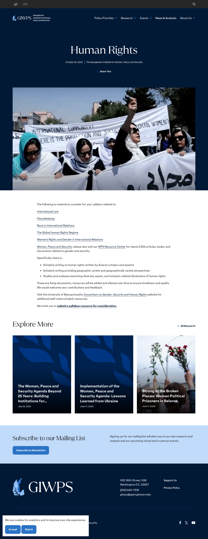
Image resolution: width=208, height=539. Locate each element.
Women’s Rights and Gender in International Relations (70, 239)
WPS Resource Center (111, 246)
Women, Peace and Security (54, 246)
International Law (47, 211)
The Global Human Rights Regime (57, 232)
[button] (192, 4)
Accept (13, 529)
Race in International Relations (55, 225)
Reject (29, 529)
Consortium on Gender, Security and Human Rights (115, 294)
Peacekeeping (46, 218)
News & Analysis (165, 18)
